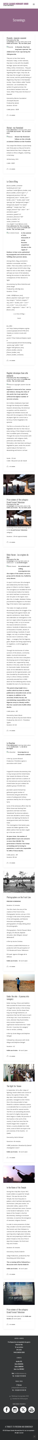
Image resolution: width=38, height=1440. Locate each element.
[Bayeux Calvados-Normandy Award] (16, 4)
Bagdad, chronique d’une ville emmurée (17, 374)
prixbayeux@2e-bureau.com (19, 1387)
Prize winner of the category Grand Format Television (17, 1311)
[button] (34, 4)
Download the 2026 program (20, 1399)
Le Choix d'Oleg (12, 181)
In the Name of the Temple (16, 1187)
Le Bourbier (11, 743)
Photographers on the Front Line (19, 897)
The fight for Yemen (14, 1086)
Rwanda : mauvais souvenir (16, 38)
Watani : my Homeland (15, 127)
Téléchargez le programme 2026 (20, 1396)
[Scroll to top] (34, 1436)
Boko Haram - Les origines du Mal (17, 556)
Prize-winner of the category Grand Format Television (17, 501)
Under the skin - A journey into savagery (18, 998)
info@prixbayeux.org (20, 1373)
